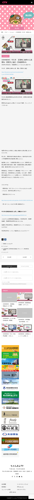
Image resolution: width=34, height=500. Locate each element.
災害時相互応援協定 (13, 248)
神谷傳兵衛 (26, 248)
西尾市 (4, 249)
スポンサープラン (21, 489)
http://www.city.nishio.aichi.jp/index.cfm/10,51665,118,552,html (17, 200)
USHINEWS (5, 248)
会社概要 (4, 484)
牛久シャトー (20, 248)
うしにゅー (5, 56)
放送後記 (4, 486)
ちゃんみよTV (9, 243)
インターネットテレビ (22, 484)
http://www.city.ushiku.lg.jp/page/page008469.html (14, 215)
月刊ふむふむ (20, 486)
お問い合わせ (12, 492)
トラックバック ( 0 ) (25, 266)
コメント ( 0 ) (9, 266)
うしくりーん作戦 (6, 489)
